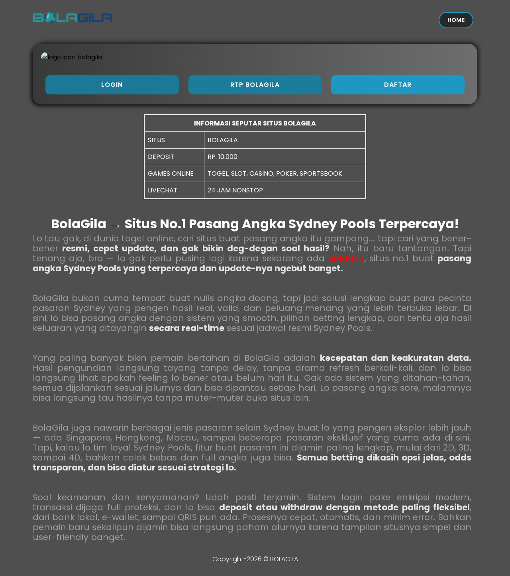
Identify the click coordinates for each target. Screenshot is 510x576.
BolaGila (346, 258)
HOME (456, 20)
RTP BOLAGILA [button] (255, 84)
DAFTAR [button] (398, 84)
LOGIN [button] (112, 84)
